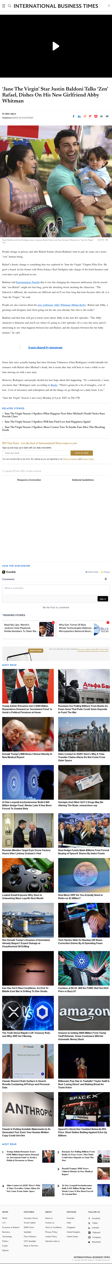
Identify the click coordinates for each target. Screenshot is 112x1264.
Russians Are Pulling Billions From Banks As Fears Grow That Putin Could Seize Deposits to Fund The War (83, 709)
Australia (70, 1218)
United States (72, 1236)
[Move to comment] (107, 116)
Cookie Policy (51, 1236)
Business (6, 1232)
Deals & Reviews (31, 1246)
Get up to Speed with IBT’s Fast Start (92, 650)
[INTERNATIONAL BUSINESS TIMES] (56, 6)
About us (49, 1218)
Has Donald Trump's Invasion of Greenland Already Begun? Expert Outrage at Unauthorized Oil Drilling (26, 943)
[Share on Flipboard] (90, 116)
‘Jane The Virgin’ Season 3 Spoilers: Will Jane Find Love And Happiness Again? (47, 422)
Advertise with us (52, 1241)
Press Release (30, 1236)
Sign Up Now (36, 651)
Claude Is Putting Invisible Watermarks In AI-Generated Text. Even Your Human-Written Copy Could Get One (26, 1132)
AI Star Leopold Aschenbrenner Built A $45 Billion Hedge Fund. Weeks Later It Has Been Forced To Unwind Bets (27, 805)
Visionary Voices (31, 1218)
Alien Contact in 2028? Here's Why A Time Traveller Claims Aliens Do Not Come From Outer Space (81, 757)
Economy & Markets (11, 1227)
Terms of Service (70, 459)
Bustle (54, 385)
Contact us (49, 1223)
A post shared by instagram (45, 347)
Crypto (5, 1246)
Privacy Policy (88, 459)
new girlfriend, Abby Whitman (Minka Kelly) (62, 305)
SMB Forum (29, 1227)
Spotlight (27, 1232)
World (4, 1218)
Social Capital (29, 1223)
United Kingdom (73, 1232)
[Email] (101, 116)
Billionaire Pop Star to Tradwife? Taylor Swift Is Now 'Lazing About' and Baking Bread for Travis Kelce (84, 1084)
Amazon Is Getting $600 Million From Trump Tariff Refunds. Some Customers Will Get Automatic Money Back (82, 1036)
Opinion (5, 1250)
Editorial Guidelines (83, 480)
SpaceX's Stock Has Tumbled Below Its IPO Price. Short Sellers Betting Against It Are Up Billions (82, 1132)
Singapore (71, 1227)
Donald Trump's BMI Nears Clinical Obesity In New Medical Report (77, 1171)
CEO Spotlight (30, 1241)
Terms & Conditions (53, 1227)
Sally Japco (10, 113)
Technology (7, 1236)
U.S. (4, 1223)
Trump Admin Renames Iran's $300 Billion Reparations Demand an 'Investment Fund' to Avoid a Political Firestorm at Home (27, 709)
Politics (5, 1241)
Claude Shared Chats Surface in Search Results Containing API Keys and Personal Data (25, 1084)
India (69, 1223)
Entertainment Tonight (28, 282)
